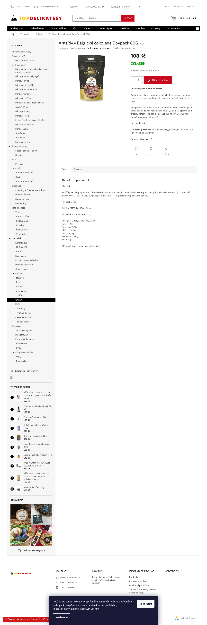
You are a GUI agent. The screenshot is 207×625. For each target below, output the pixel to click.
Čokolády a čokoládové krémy (30, 190)
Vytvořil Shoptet (189, 618)
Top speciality (22, 321)
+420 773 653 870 (68, 582)
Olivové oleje (21, 269)
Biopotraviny (21, 335)
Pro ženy (20, 133)
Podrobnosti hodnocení (98, 48)
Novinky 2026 (18, 56)
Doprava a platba (95, 6)
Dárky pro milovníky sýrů (27, 76)
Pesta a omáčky (23, 317)
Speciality (17, 326)
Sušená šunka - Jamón (26, 150)
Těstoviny (20, 308)
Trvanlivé (16, 238)
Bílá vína (20, 225)
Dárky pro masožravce (26, 89)
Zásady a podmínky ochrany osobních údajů (143, 591)
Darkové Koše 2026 (24, 60)
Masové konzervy (24, 264)
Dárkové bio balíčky (25, 85)
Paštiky (18, 273)
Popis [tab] (65, 169)
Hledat (128, 18)
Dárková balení (19, 65)
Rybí (18, 282)
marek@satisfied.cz (70, 577)
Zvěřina (20, 295)
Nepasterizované (24, 172)
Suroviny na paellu (24, 330)
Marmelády (20, 203)
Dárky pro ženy (22, 111)
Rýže (17, 304)
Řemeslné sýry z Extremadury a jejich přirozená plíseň (106, 579)
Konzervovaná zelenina (26, 260)
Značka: (124, 48)
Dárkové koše (22, 116)
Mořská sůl (21, 247)
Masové (20, 278)
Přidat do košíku (160, 80)
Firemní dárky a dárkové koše (29, 120)
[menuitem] (17, 28)
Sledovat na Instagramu (33, 550)
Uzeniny (19, 155)
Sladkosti (16, 186)
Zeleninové (21, 291)
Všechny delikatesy (21, 51)
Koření (19, 251)
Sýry (14, 159)
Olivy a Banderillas (24, 352)
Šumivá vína (22, 229)
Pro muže (21, 137)
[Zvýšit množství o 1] (142, 78)
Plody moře (21, 343)
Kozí (17, 168)
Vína (17, 212)
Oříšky (18, 300)
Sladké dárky (21, 107)
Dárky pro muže (23, 94)
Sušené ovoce (22, 199)
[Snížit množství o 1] (142, 82)
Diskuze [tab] (78, 169)
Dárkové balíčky (23, 98)
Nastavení (61, 617)
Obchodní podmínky (120, 6)
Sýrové (19, 286)
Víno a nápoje (18, 208)
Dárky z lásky (21, 129)
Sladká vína (21, 234)
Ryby (18, 348)
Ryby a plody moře (24, 339)
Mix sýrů (19, 164)
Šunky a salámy (19, 146)
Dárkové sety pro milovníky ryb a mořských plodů (31, 71)
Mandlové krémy (23, 194)
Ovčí (17, 177)
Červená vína (22, 216)
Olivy (18, 356)
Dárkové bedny (22, 142)
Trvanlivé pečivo (23, 313)
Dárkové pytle (22, 81)
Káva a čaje (20, 256)
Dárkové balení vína (24, 124)
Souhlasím (145, 604)
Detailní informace (140, 139)
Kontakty (75, 6)
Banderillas (21, 361)
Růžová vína (22, 221)
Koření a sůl (21, 243)
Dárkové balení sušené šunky (29, 102)
